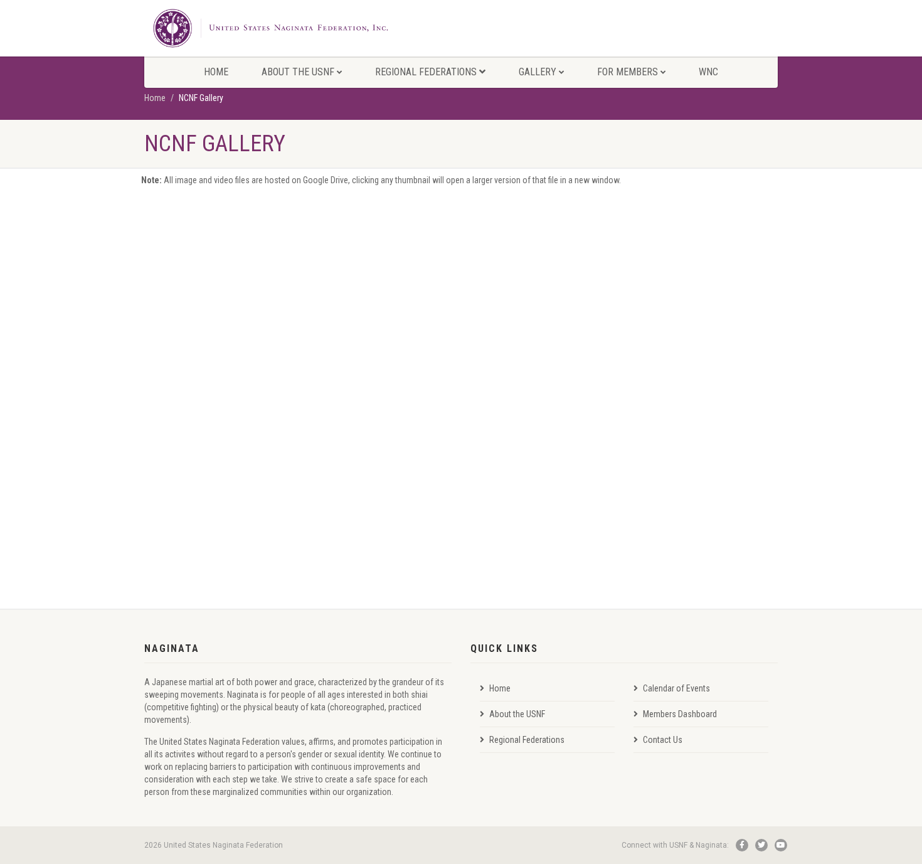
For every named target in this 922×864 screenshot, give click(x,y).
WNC (708, 72)
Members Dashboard (680, 714)
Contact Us (662, 740)
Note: (151, 180)
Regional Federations (426, 72)
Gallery (537, 72)
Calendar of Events (676, 688)
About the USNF (298, 72)
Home (216, 72)
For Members (627, 72)
